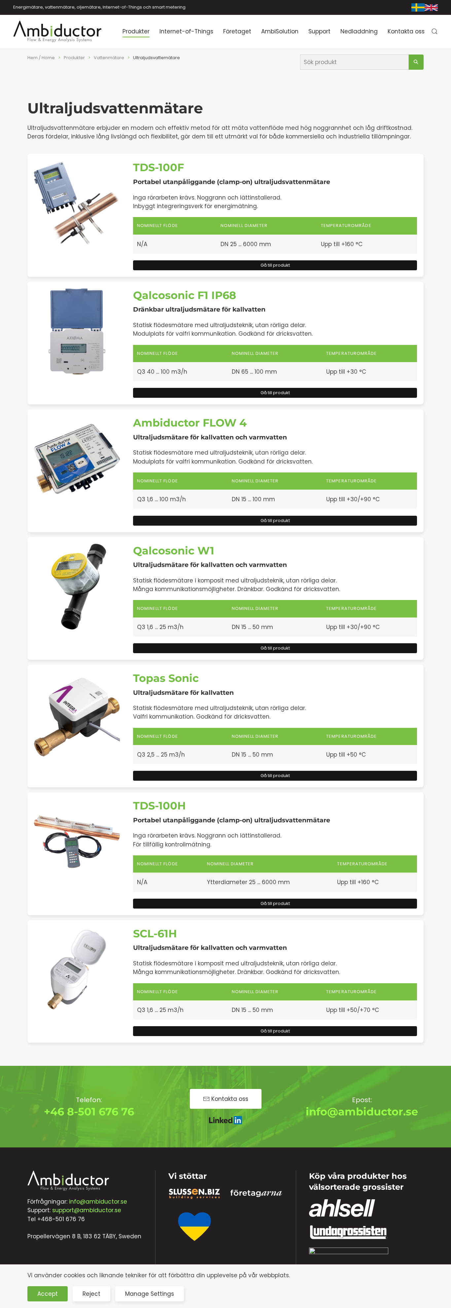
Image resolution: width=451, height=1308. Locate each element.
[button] (434, 31)
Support (319, 31)
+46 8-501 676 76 (89, 1111)
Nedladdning (359, 31)
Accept (47, 1294)
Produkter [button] (136, 31)
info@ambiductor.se (362, 1111)
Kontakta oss (406, 31)
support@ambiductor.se (86, 1210)
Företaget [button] (237, 31)
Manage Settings (149, 1294)
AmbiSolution (279, 31)
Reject (91, 1294)
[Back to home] (57, 31)
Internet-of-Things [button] (186, 31)
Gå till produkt (275, 265)
